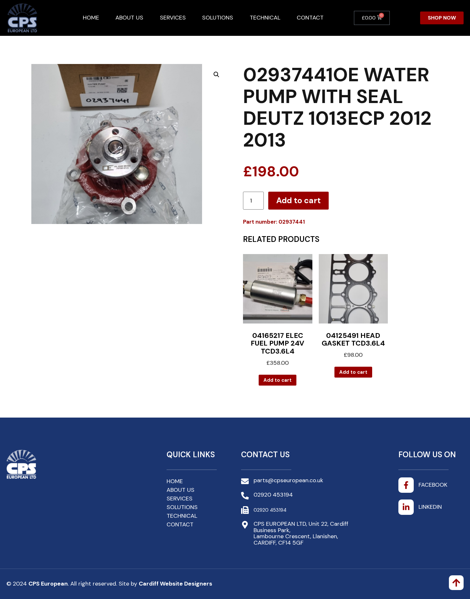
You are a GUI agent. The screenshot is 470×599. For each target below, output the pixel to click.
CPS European (48, 583)
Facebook (433, 485)
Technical (265, 17)
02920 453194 (273, 495)
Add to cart (298, 200)
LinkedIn (430, 507)
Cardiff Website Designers (175, 583)
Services (173, 17)
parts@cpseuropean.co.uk (288, 480)
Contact (310, 17)
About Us (129, 17)
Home (91, 17)
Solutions (217, 17)
